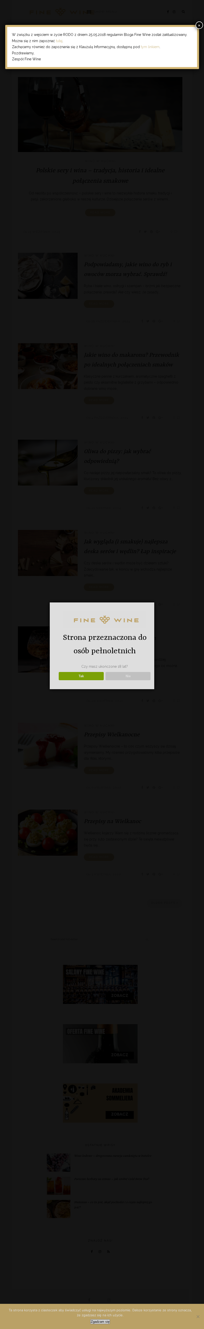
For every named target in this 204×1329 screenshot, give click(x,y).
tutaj (59, 41)
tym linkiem (150, 47)
